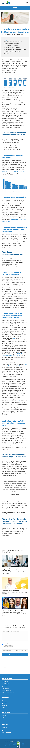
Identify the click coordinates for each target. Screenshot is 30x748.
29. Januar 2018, (4, 27)
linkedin (23, 744)
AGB (3, 729)
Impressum (4, 727)
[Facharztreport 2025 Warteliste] (18, 746)
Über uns (4, 715)
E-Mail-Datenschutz (6, 732)
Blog (3, 704)
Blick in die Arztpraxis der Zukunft (10, 590)
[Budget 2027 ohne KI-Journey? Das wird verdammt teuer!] (15, 561)
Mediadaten (5, 685)
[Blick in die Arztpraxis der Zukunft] (15, 583)
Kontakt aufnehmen (6, 690)
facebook (10, 744)
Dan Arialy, (18, 354)
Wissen (3, 700)
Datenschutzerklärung (7, 730)
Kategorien (15, 7)
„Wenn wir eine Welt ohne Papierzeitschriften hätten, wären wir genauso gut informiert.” (13, 611)
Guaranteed (5, 681)
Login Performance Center (8, 692)
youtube (6, 744)
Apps (13, 338)
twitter (14, 744)
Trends (10, 27)
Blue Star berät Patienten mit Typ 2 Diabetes (14, 365)
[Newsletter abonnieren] (18, 743)
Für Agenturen (5, 688)
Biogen (19, 401)
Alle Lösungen (5, 686)
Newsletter (4, 705)
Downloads (4, 702)
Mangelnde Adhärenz (10, 40)
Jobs (3, 717)
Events (3, 707)
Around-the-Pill (18, 399)
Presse (3, 719)
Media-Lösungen (6, 683)
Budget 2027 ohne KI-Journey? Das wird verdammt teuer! (12, 569)
